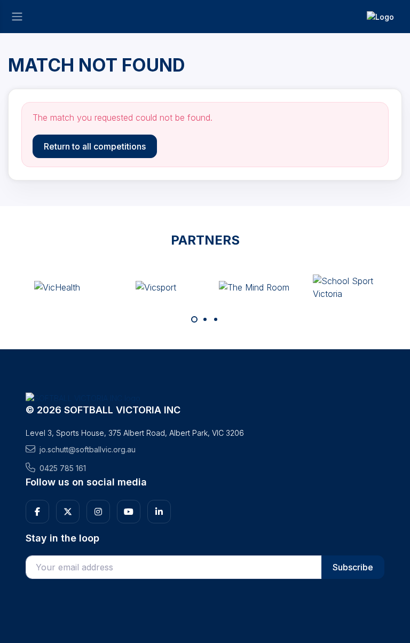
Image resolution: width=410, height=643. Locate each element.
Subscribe (353, 567)
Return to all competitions (95, 146)
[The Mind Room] (254, 287)
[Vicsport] (156, 287)
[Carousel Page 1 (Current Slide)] (194, 319)
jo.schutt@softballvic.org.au (88, 449)
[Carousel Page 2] (205, 319)
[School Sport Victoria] (353, 287)
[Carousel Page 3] (215, 319)
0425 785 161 (63, 468)
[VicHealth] (57, 287)
